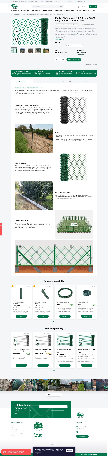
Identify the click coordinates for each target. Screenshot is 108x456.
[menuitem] (15, 11)
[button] (53, 321)
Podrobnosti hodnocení (74, 24)
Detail (21, 316)
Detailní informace (59, 39)
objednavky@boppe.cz (83, 426)
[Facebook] (77, 432)
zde (62, 450)
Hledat (61, 6)
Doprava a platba (23, 1)
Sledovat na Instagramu (55, 394)
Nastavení (38, 453)
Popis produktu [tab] (22, 81)
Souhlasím (69, 450)
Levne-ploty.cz (57, 444)
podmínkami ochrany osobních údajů (58, 410)
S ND (41, 88)
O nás (17, 1)
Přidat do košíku (72, 59)
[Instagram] (80, 432)
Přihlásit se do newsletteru (46, 413)
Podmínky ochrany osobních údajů (45, 1)
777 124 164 (81, 428)
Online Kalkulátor (51, 444)
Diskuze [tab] (87, 81)
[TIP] (21, 293)
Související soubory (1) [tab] (65, 81)
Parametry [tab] (42, 81)
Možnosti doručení (81, 54)
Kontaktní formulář (82, 436)
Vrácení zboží (56, 1)
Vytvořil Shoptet (84, 454)
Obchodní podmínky (33, 1)
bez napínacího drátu (79, 33)
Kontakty (12, 1)
